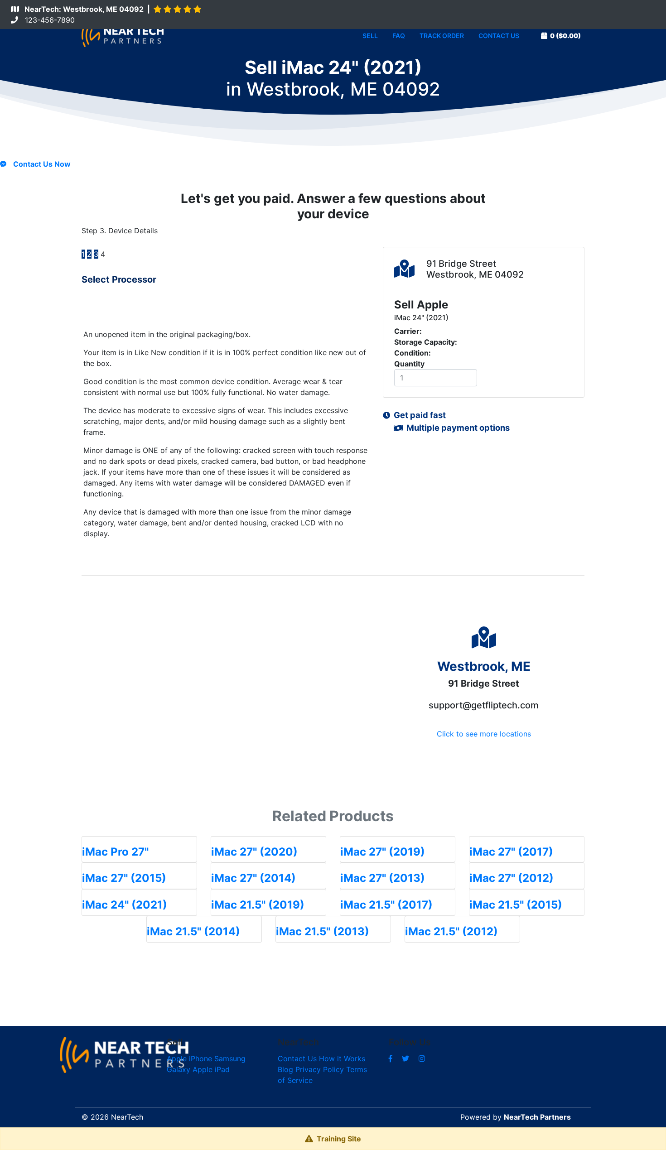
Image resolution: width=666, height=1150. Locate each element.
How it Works (342, 1058)
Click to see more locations (484, 733)
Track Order (442, 35)
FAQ (398, 35)
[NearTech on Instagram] (422, 1058)
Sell (370, 35)
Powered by (515, 1116)
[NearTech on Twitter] (405, 1058)
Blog (285, 1069)
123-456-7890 (46, 19)
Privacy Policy (319, 1069)
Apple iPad (211, 1069)
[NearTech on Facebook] (390, 1058)
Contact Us (498, 35)
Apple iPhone (189, 1058)
